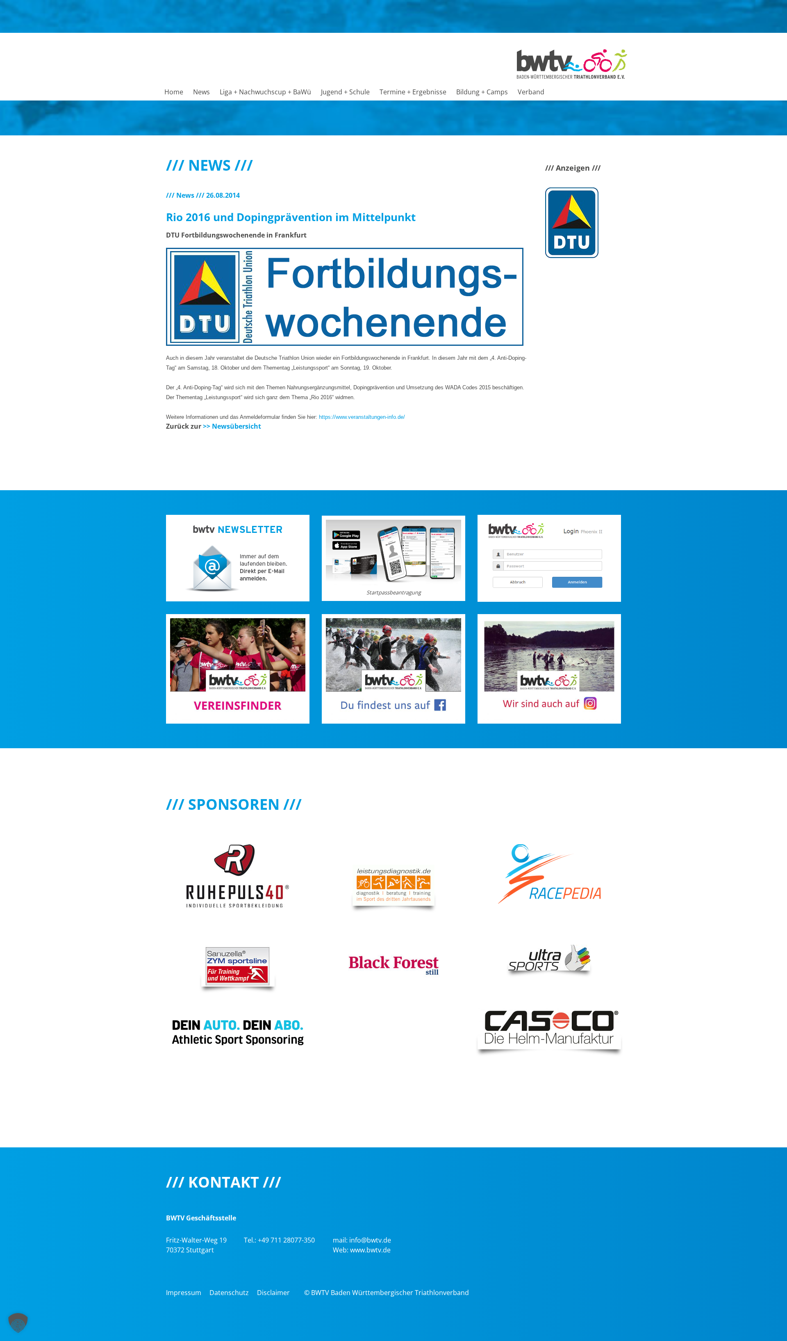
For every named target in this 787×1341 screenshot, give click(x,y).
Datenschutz (229, 1292)
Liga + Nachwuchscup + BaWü (265, 91)
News (201, 91)
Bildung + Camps (482, 91)
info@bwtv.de (370, 1240)
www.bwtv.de (370, 1249)
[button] (18, 1323)
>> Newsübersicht (232, 426)
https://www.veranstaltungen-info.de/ (362, 417)
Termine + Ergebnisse (413, 91)
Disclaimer (273, 1292)
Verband (531, 91)
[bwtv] (572, 63)
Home (173, 91)
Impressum (183, 1292)
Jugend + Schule (345, 91)
